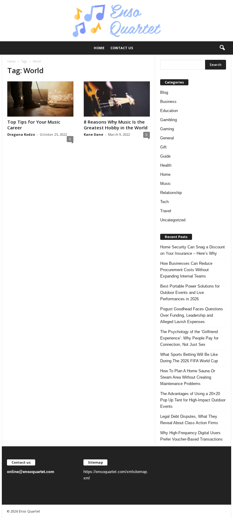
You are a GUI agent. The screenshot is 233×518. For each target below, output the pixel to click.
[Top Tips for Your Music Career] (40, 99)
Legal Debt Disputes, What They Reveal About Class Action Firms (189, 419)
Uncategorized (172, 220)
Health (165, 165)
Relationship (171, 192)
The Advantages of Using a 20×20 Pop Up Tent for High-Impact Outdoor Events (192, 400)
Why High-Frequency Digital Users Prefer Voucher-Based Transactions (191, 436)
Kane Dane (93, 134)
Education (169, 110)
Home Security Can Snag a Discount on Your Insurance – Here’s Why (192, 250)
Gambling (168, 120)
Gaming (167, 129)
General (167, 138)
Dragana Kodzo (21, 134)
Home (99, 48)
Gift (163, 147)
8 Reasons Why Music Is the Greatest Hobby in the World (115, 125)
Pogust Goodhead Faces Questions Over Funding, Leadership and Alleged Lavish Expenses (191, 315)
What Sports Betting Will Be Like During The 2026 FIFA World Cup (189, 357)
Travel (165, 211)
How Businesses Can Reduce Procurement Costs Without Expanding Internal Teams (186, 269)
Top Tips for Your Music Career (33, 125)
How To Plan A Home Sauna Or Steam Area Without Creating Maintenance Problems (187, 377)
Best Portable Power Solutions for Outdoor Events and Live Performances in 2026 (190, 292)
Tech (164, 201)
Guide (165, 156)
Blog (164, 92)
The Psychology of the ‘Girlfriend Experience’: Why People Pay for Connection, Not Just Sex (189, 338)
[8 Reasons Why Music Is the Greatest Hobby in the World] (117, 99)
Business (168, 101)
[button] (222, 48)
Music (165, 183)
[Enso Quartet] (116, 20)
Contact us (121, 48)
